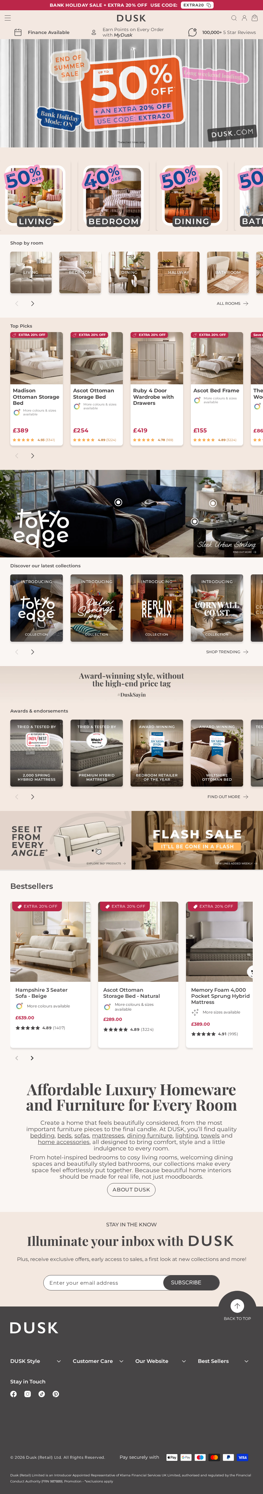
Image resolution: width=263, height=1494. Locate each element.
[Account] (244, 18)
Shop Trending (223, 651)
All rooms (228, 303)
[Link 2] (197, 841)
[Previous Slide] (16, 303)
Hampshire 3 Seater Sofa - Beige (41, 993)
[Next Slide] (32, 303)
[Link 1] (66, 841)
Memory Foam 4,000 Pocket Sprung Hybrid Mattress (220, 996)
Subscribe (186, 1282)
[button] (234, 18)
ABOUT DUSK (131, 1190)
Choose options (36, 393)
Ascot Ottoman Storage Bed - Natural (131, 993)
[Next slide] (32, 1058)
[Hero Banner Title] (131, 513)
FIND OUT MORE (224, 796)
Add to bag (161, 393)
